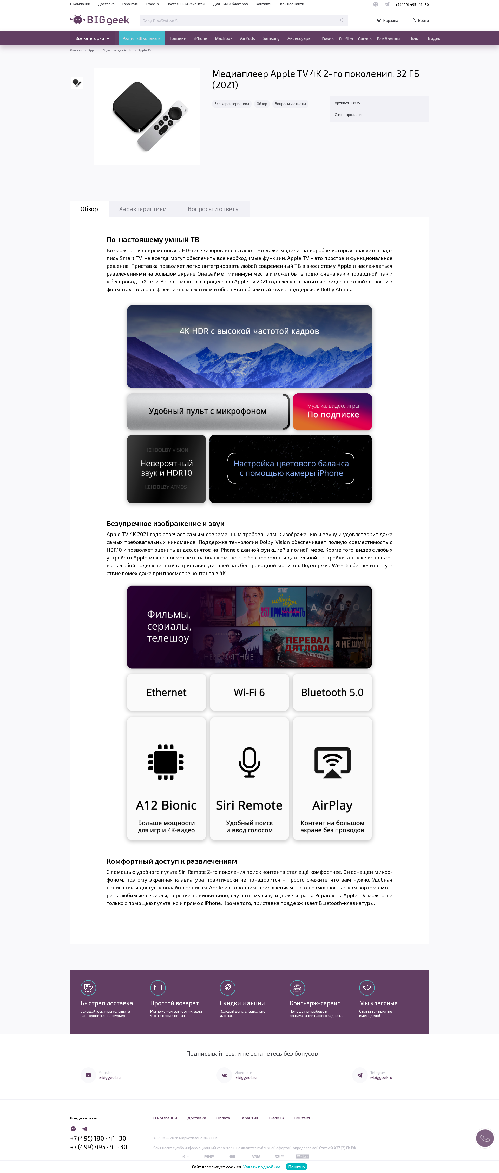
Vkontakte (243, 1072)
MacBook (223, 38)
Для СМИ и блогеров (230, 4)
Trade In (152, 4)
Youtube (106, 1072)
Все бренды (388, 38)
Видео (434, 38)
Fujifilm (346, 38)
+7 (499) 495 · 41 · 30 (412, 4)
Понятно (296, 1166)
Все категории (89, 38)
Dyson (328, 38)
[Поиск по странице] (342, 20)
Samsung (271, 38)
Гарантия (130, 4)
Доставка (106, 4)
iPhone (200, 38)
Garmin (365, 38)
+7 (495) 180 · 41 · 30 (98, 1138)
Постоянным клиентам (186, 4)
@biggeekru (110, 1077)
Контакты (264, 4)
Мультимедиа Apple (117, 50)
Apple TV (145, 50)
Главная (76, 50)
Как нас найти (292, 4)
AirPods (247, 38)
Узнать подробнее (261, 1166)
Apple (92, 50)
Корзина (390, 20)
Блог (415, 38)
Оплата (223, 1117)
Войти (423, 20)
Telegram (378, 1072)
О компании (80, 4)
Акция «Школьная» (142, 38)
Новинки (177, 38)
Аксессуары (299, 38)
